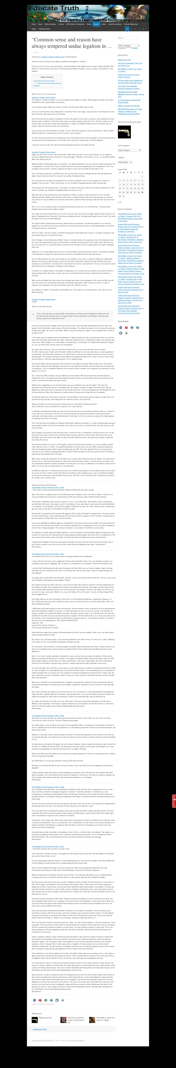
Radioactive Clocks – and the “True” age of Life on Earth (130, 301)
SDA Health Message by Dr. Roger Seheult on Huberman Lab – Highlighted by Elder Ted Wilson (130, 111)
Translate (134, 48)
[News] (135, 29)
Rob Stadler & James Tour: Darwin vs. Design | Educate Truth (130, 215)
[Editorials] (127, 29)
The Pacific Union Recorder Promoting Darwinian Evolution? (129, 87)
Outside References (131, 24)
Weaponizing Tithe (45, 1018)
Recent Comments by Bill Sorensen (48, 83)
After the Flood (123, 292)
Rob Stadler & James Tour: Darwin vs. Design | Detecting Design (130, 257)
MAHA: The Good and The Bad (129, 106)
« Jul (119, 202)
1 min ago (35, 52)
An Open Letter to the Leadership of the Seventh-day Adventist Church (130, 81)
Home (34, 24)
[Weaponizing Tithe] (124, 132)
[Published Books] (143, 29)
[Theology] (131, 29)
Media (89, 24)
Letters (103, 24)
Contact (61, 24)
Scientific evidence (115, 24)
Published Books (44, 29)
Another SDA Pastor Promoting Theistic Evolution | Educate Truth (129, 225)
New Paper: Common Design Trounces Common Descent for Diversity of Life (131, 271)
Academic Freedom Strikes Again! (53, 57)
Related (36, 86)
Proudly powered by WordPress (43, 1040)
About (40, 24)
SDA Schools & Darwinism (75, 24)
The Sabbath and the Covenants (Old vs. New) (48, 487)
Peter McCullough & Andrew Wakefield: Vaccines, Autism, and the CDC (131, 94)
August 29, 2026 (37, 1004)
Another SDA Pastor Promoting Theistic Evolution (128, 75)
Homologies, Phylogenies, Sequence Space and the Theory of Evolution (130, 240)
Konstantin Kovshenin (77, 1040)
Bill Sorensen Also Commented (44, 81)
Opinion (96, 24)
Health (34, 29)
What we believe (50, 24)
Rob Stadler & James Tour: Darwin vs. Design (105, 1019)
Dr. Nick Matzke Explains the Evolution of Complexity (130, 218)
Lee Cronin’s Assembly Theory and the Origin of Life (76, 1020)
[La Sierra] (139, 29)
